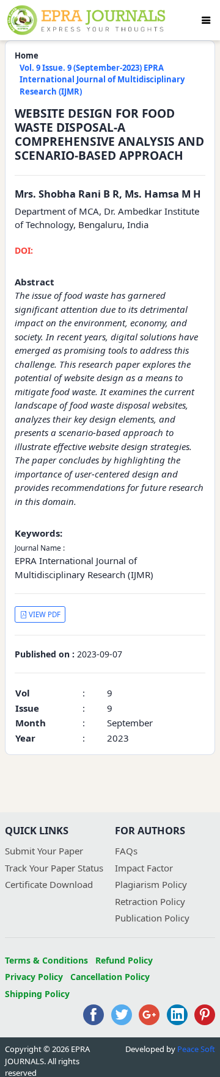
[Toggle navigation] (206, 20)
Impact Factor (144, 868)
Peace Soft (196, 1048)
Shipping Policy (37, 994)
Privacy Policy (34, 976)
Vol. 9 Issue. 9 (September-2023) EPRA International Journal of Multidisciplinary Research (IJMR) (102, 79)
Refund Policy (124, 960)
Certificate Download (49, 884)
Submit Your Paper (44, 851)
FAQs (126, 851)
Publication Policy (152, 918)
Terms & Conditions (46, 960)
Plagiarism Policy (151, 884)
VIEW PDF (44, 614)
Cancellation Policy (110, 976)
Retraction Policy (150, 901)
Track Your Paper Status (54, 868)
